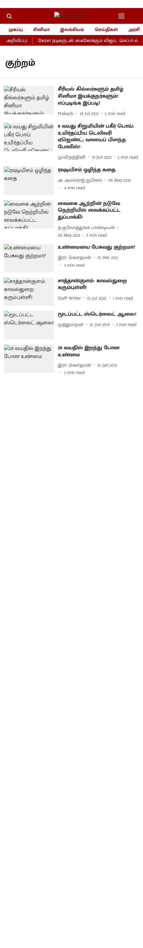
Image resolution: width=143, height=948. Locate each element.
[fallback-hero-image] (31, 101)
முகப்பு (16, 29)
